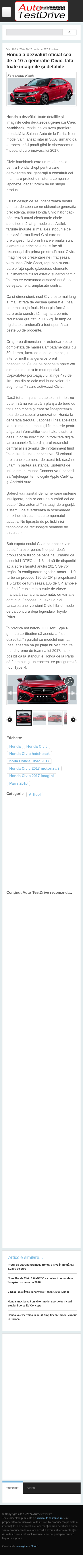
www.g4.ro (22, 1546)
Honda (15, 746)
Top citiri (12, 1488)
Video (31, 1488)
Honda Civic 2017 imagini (31, 776)
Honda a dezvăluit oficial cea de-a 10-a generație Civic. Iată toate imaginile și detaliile (39, 60)
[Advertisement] (41, 844)
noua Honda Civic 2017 (29, 761)
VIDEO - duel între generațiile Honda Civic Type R (38, 1292)
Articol (35, 794)
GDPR (35, 1546)
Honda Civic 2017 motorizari (34, 768)
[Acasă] (41, 20)
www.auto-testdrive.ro (50, 1518)
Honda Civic (37, 746)
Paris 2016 (18, 783)
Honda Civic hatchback (29, 754)
